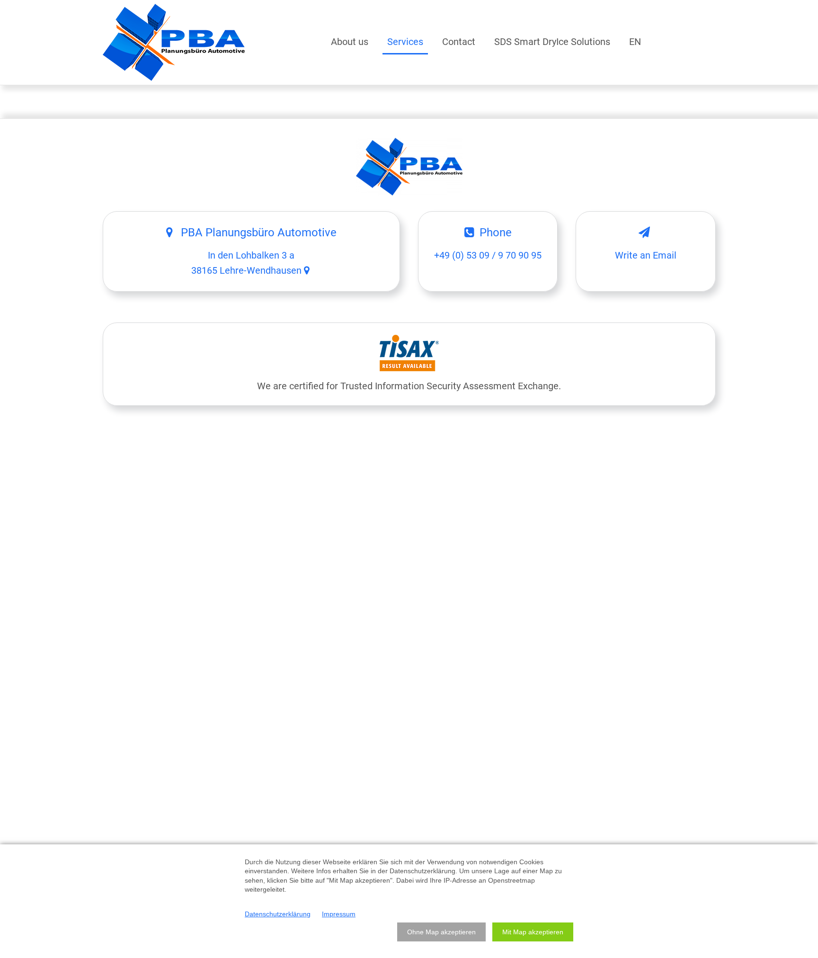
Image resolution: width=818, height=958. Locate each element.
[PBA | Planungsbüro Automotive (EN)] (174, 42)
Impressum (339, 914)
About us (349, 41)
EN (635, 41)
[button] (441, 931)
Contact (458, 41)
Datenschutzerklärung (278, 914)
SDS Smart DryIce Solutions (552, 41)
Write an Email (645, 255)
